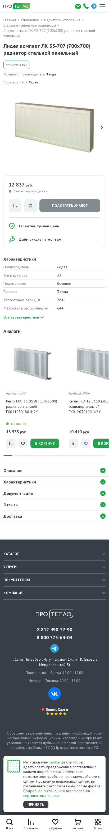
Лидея (33, 82)
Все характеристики (21, 317)
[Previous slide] (7, 127)
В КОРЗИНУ (45, 443)
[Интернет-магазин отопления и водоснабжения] (18, 6)
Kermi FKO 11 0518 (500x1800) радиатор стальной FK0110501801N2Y (31, 406)
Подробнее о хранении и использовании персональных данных (56, 793)
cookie (54, 762)
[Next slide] (102, 127)
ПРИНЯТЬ (36, 804)
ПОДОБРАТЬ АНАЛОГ (70, 205)
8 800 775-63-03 (54, 637)
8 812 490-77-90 (54, 629)
